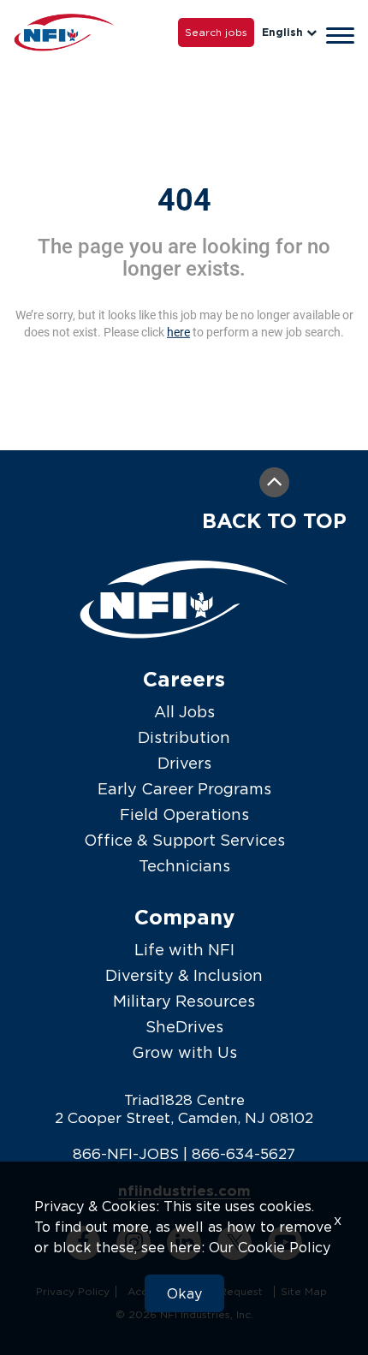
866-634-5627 (243, 1154)
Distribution (184, 737)
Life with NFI (184, 950)
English (282, 32)
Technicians (184, 866)
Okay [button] (184, 1293)
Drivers (184, 763)
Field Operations (184, 814)
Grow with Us (184, 1052)
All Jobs (184, 712)
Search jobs (216, 32)
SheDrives (184, 1027)
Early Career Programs (184, 789)
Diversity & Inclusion (184, 975)
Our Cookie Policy (269, 1247)
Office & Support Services (184, 840)
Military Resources (184, 1001)
